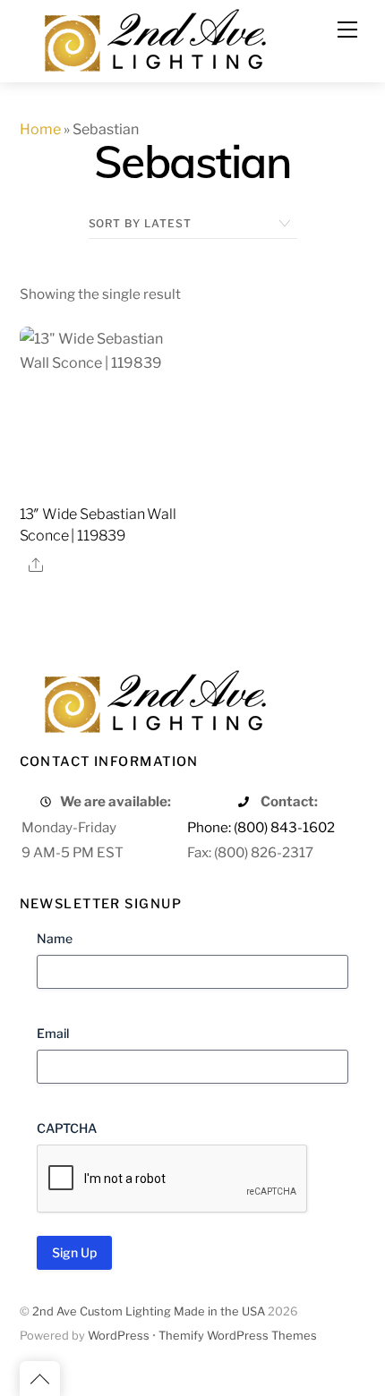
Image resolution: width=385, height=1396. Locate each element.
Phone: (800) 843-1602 (261, 827)
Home (40, 129)
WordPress (119, 1335)
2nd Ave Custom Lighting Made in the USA (148, 1311)
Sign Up (74, 1252)
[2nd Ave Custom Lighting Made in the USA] (154, 38)
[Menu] (347, 29)
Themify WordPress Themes (237, 1335)
